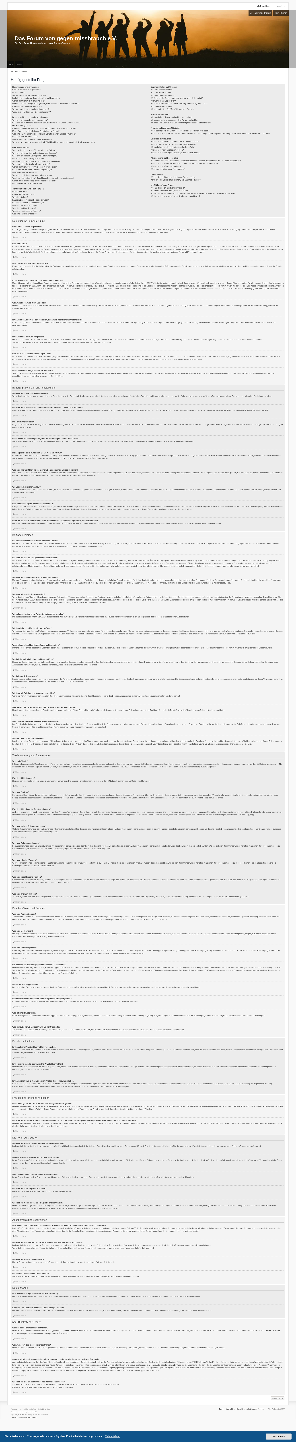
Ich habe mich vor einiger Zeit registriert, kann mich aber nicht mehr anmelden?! (45, 104)
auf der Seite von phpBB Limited (264, 1331)
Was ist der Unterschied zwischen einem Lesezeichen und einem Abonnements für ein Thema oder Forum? (196, 161)
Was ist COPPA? (19, 92)
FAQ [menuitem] (10, 64)
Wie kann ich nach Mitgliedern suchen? (167, 150)
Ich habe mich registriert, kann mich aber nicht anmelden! (36, 98)
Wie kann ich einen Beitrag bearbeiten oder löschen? (34, 153)
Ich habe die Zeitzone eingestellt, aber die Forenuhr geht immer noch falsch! (44, 128)
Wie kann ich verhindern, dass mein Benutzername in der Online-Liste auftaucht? (46, 123)
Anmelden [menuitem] (281, 6)
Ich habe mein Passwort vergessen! (27, 106)
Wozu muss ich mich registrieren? (26, 90)
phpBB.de (86, 458)
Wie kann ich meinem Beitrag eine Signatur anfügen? (34, 156)
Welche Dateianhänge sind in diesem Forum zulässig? (174, 177)
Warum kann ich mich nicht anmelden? (28, 101)
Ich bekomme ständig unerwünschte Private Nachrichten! (174, 120)
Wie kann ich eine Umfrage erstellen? (28, 159)
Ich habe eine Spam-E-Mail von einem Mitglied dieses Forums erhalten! (181, 123)
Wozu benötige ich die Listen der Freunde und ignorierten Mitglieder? (180, 131)
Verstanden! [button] (278, 1436)
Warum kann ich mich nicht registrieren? (29, 95)
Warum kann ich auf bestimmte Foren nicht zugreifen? (34, 167)
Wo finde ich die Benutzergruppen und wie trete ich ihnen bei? (177, 98)
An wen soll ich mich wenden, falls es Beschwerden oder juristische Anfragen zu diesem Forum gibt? (193, 193)
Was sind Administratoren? (162, 90)
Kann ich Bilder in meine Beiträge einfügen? (30, 200)
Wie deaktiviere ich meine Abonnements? (168, 169)
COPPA (150, 283)
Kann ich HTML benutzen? (23, 194)
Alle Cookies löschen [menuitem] (255, 1409)
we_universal (19, 1414)
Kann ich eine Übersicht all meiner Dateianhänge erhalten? (176, 180)
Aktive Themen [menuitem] (281, 13)
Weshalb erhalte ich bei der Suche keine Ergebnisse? (173, 144)
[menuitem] (15, 1417)
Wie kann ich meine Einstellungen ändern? (30, 120)
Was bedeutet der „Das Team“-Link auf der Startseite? (173, 109)
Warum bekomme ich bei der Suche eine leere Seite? (173, 147)
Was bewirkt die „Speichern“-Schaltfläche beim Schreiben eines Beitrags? (43, 178)
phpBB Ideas (131, 1348)
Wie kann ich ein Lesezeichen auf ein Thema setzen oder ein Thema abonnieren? (185, 163)
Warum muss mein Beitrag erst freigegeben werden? (34, 181)
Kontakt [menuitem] (239, 1409)
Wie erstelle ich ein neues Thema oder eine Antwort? (34, 150)
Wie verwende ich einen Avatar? (25, 137)
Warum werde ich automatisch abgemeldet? (30, 109)
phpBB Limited (66, 458)
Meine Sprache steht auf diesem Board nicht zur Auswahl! (36, 131)
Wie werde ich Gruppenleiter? (163, 101)
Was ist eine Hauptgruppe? (162, 106)
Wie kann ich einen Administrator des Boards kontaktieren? (175, 196)
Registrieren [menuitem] (265, 6)
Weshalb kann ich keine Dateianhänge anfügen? (32, 170)
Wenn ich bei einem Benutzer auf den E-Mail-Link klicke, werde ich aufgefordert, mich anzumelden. (53, 142)
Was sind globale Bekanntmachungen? (28, 203)
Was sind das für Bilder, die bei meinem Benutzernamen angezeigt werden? (44, 134)
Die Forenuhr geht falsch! (22, 126)
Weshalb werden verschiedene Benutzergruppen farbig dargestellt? (179, 104)
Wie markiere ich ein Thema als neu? (27, 184)
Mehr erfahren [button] (112, 1436)
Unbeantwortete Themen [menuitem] (260, 13)
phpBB (22, 1409)
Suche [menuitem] (19, 64)
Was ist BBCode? (19, 192)
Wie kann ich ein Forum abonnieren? (166, 166)
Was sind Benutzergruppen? (163, 95)
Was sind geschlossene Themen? (26, 211)
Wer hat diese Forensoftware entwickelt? (168, 188)
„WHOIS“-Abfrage (198, 1362)
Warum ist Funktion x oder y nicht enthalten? (169, 191)
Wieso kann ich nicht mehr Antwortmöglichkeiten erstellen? (37, 161)
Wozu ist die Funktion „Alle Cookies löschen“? (31, 112)
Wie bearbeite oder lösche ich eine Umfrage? (31, 164)
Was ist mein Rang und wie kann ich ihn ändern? (32, 139)
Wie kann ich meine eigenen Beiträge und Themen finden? (175, 153)
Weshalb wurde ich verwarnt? (24, 172)
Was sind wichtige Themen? (24, 208)
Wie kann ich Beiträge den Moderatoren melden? (32, 175)
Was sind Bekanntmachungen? (25, 205)
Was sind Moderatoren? (161, 92)
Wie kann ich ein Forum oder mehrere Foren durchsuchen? (175, 142)
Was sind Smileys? (20, 197)
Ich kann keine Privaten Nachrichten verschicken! (171, 117)
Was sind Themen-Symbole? (24, 214)
